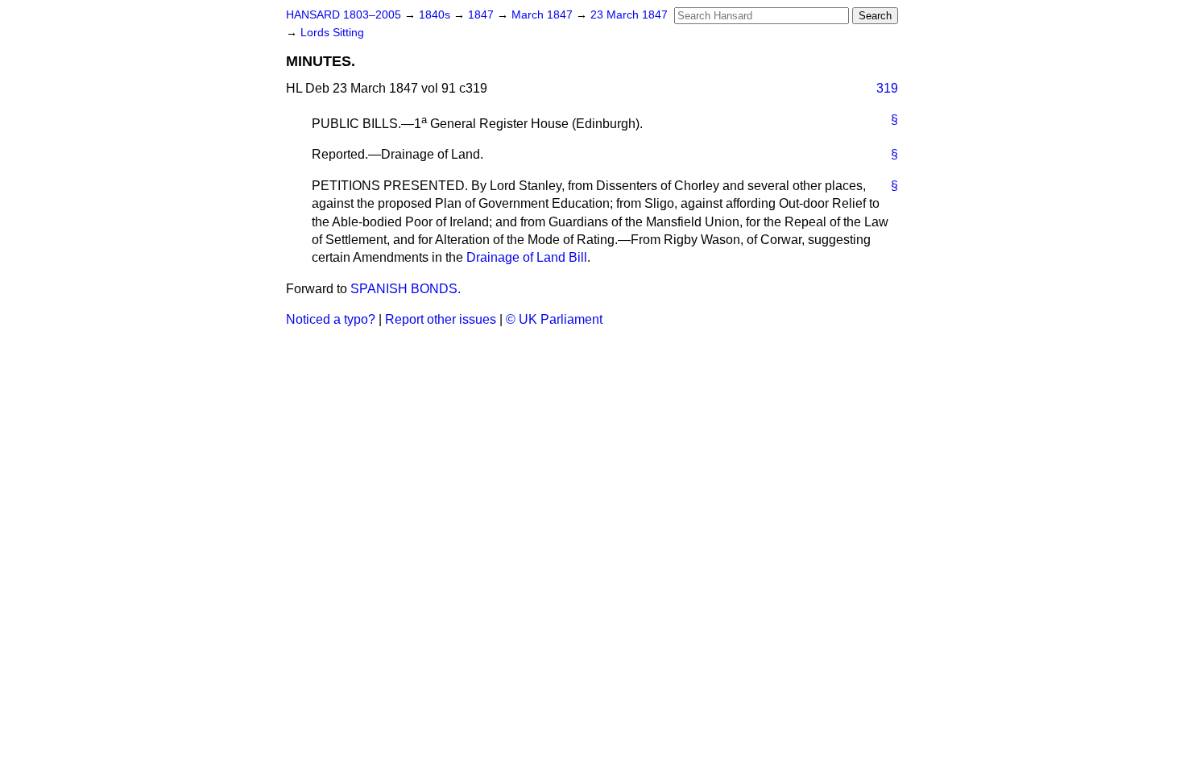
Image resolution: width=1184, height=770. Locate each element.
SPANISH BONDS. (405, 289)
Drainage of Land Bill (526, 257)
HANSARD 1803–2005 (343, 15)
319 (887, 88)
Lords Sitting (332, 33)
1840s (436, 15)
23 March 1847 (629, 15)
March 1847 (543, 15)
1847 (482, 15)
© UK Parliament (554, 319)
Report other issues (440, 319)
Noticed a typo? (330, 319)
